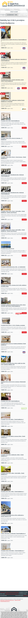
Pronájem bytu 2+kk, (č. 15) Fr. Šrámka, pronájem (13, 325)
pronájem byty (10, 14)
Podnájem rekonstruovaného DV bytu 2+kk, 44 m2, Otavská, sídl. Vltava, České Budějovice (13, 305)
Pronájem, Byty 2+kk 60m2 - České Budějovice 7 (12, 550)
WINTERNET (25, 595)
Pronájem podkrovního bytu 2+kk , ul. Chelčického (13, 267)
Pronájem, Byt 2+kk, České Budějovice (10, 120)
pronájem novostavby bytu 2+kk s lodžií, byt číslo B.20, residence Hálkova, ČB (13, 364)
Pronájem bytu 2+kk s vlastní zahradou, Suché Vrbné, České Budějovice (12, 80)
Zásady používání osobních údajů (12, 592)
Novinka (24, 88)
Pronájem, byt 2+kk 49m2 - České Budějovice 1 (12, 419)
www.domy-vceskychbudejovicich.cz (7, 600)
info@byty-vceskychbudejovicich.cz (11, 593)
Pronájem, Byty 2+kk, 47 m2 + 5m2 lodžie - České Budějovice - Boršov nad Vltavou (13, 212)
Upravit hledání (14, 11)
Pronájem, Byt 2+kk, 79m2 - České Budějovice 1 (12, 491)
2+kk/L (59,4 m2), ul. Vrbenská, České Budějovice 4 (13, 533)
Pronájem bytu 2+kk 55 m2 (7, 248)
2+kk (16, 14)
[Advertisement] (14, 574)
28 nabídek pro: (3, 14)
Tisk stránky (2, 592)
